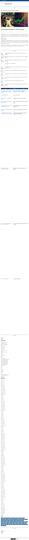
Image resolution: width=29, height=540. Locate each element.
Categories (2, 337)
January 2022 (2, 435)
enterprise (26, 519)
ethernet (2, 520)
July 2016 (2, 515)
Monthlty (2, 338)
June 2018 (2, 484)
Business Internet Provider (3, 346)
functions (5, 520)
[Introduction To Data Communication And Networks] (7, 98)
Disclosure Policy (3, 531)
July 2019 (2, 467)
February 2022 (2, 434)
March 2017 (2, 504)
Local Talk (2, 356)
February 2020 (2, 458)
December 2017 (3, 492)
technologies (2, 524)
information (15, 520)
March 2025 (2, 401)
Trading (2, 373)
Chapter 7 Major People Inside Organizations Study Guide (20, 109)
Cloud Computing (2, 348)
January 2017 (2, 507)
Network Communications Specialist (4, 363)
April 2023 (2, 418)
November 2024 (3, 406)
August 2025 (2, 394)
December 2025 (3, 389)
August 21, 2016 (14, 99)
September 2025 (3, 393)
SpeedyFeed (8, 3)
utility (17, 524)
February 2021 (2, 442)
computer (11, 519)
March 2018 (2, 488)
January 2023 (2, 422)
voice (1, 525)
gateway (8, 520)
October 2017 (2, 495)
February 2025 (2, 402)
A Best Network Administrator (16, 278)
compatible (7, 519)
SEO (1, 368)
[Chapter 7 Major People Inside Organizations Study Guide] (7, 109)
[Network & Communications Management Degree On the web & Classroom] (7, 223)
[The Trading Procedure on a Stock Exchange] (14, 19)
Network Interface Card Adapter (4, 364)
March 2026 (2, 385)
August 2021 (2, 439)
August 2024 (2, 410)
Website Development (3, 377)
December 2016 (3, 508)
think (9, 524)
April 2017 (2, 503)
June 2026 (2, 381)
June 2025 (2, 397)
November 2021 (3, 438)
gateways (11, 520)
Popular (5, 88)
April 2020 (2, 455)
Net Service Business (3, 358)
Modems (2, 357)
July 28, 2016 (14, 225)
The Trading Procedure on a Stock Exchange (12, 29)
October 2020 (2, 447)
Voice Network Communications (4, 375)
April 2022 (2, 431)
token (11, 524)
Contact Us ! (2, 530)
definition (20, 519)
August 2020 (2, 450)
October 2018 (2, 479)
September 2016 (3, 512)
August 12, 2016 (14, 107)
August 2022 (2, 426)
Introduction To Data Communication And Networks (19, 98)
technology (6, 524)
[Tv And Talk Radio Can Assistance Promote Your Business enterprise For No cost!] (7, 105)
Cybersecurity (2, 349)
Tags (23, 88)
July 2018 (2, 483)
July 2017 (2, 499)
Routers (1, 367)
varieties (20, 524)
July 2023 (2, 414)
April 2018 (2, 487)
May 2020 (2, 454)
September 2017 (3, 496)
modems (22, 520)
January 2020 (2, 459)
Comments (14, 88)
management (19, 520)
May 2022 (2, 430)
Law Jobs (2, 355)
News (1, 366)
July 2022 (2, 427)
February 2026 (2, 386)
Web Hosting (2, 376)
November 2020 (3, 446)
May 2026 (2, 382)
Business (2, 345)
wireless (4, 525)
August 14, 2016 (14, 103)
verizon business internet (24, 524)
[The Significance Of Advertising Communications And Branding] (7, 168)
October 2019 (2, 463)
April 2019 (2, 471)
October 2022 (2, 423)
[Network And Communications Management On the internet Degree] (7, 101)
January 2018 (2, 491)
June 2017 (2, 500)
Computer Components (15, 519)
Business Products (2, 347)
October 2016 (2, 511)
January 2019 (2, 475)
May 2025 (2, 398)
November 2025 (3, 390)
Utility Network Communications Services (5, 374)
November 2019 (3, 462)
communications (3, 519)
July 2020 (2, 451)
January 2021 (2, 443)
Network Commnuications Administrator (5, 359)
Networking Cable (2, 365)
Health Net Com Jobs (3, 354)
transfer (14, 524)
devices (23, 519)
